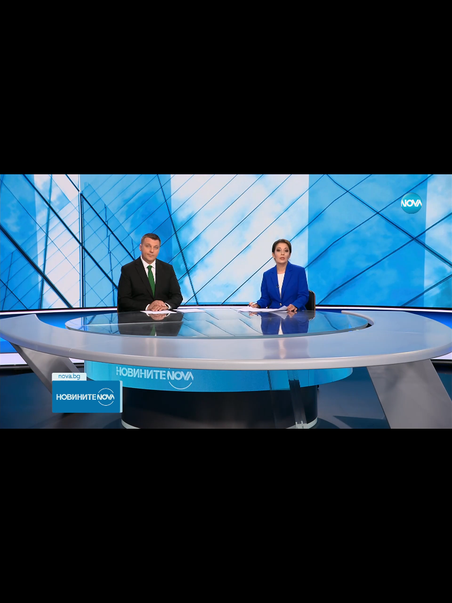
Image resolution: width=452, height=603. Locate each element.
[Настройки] (429, 20)
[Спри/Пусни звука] (44, 587)
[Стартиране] (20, 587)
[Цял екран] (406, 587)
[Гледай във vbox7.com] (430, 587)
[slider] (44, 571)
